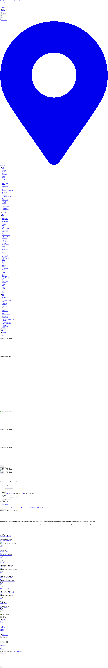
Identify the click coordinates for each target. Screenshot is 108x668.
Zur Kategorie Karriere (5, 297)
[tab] (22, 507)
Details (1, 538)
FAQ (5, 10)
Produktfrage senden (9, 499)
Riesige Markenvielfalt (5, 3)
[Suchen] (1, 18)
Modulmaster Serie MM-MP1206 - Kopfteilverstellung (7, 588)
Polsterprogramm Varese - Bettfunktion (5, 536)
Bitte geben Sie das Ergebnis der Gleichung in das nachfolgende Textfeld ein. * (12, 496)
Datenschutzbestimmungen (10, 493)
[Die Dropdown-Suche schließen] (1, 16)
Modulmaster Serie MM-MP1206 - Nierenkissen (6, 577)
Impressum (3, 633)
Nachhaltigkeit (2, 10)
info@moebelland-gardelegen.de (6, 5)
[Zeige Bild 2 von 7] (1, 467)
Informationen (2, 629)
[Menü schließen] (2, 222)
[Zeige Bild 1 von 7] (0, 467)
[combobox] (4, 13)
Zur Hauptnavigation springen (17, 0)
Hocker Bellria (2, 562)
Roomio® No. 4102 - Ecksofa (4, 551)
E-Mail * (3, 490)
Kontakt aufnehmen (3, 653)
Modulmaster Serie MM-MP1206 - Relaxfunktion (7, 592)
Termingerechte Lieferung (5, 503)
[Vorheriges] (1, 466)
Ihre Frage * (3, 492)
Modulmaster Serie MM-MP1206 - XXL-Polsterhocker (7, 573)
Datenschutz (3, 634)
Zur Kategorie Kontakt (5, 221)
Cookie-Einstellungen (5, 635)
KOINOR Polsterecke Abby (4, 607)
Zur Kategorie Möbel (5, 249)
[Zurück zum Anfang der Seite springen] (1, 652)
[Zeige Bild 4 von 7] (3, 467)
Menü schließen (4, 329)
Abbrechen (3, 499)
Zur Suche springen (10, 0)
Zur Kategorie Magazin (5, 306)
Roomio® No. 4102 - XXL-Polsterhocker (6, 555)
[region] (54, 406)
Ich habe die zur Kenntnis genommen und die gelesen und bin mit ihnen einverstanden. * (19, 493)
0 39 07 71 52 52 (40, 658)
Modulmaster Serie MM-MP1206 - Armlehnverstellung (7, 581)
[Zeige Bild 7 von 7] (5, 467)
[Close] (2, 487)
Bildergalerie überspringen (3, 337)
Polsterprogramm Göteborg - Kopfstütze (5, 540)
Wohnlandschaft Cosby (3, 603)
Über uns (1, 621)
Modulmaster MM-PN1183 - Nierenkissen (6, 547)
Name (3, 489)
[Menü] (1, 12)
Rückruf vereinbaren (3, 645)
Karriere (3, 625)
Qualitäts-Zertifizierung (5, 504)
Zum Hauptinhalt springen (4, 0)
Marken (3, 626)
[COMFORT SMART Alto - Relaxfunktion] (6, 338)
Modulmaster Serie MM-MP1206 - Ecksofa (6, 566)
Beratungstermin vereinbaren (4, 644)
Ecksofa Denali (2, 599)
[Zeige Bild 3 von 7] (2, 467)
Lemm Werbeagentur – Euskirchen (17, 651)
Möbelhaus (3, 627)
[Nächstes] (3, 466)
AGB (23, 493)
